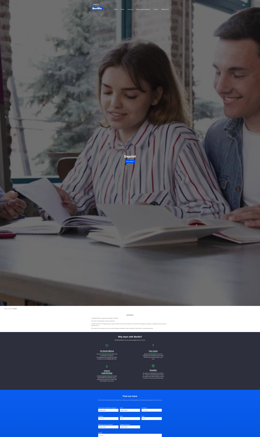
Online (122, 9)
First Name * (144, 408)
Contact (10, 308)
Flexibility (153, 370)
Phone (143, 416)
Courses (156, 9)
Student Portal (165, 9)
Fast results (153, 351)
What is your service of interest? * (105, 424)
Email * (121, 416)
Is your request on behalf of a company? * (107, 408)
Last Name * (101, 416)
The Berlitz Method (107, 351)
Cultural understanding (106, 372)
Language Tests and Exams (143, 9)
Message (100, 432)
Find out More (130, 161)
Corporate (130, 9)
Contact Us (96, 4)
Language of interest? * (125, 424)
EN (243, 5)
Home (5, 308)
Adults (115, 9)
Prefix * (121, 408)
